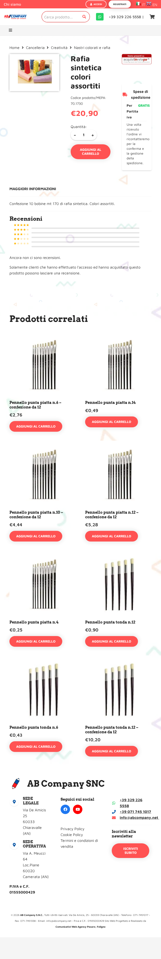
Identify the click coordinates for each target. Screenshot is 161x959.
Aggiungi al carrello (90, 151)
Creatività (59, 47)
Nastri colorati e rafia (92, 47)
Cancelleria (35, 47)
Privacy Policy (72, 829)
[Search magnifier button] (84, 17)
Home (14, 47)
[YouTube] (77, 809)
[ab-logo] (15, 16)
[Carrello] (152, 16)
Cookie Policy (72, 834)
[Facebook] (65, 809)
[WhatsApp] (100, 16)
